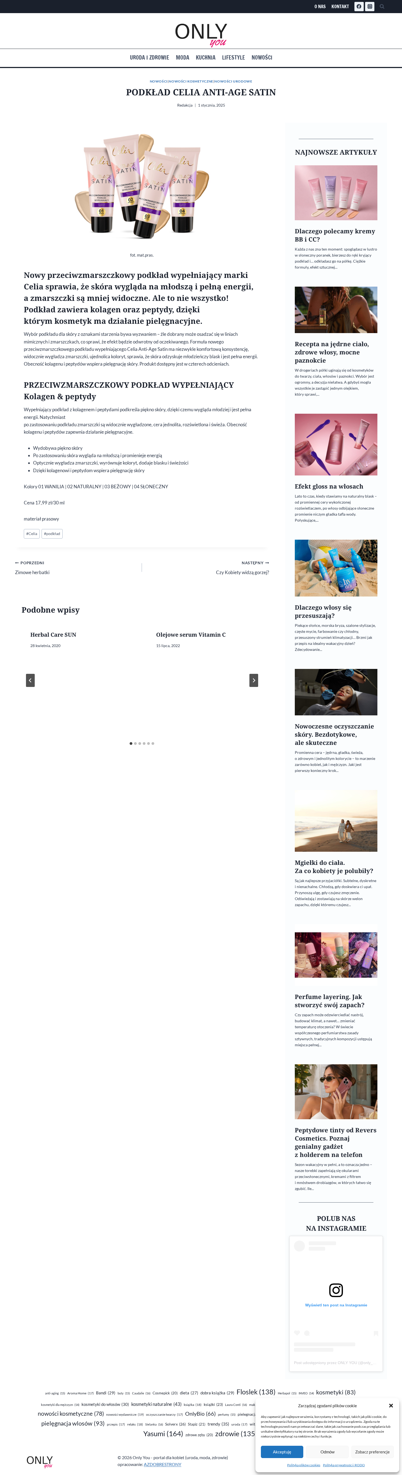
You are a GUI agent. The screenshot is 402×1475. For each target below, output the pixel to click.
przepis (116, 1424)
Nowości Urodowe (233, 81)
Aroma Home (80, 1393)
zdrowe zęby (199, 1435)
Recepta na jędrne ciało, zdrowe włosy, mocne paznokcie (332, 352)
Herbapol (287, 1393)
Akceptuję (282, 1451)
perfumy (226, 1414)
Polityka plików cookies (303, 1465)
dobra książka (217, 1392)
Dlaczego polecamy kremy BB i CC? (335, 235)
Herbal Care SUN (53, 634)
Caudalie (141, 1393)
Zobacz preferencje (372, 1451)
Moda (182, 57)
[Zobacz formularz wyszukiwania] (382, 6)
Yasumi (163, 1433)
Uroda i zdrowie (149, 57)
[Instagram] (369, 6)
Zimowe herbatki (32, 568)
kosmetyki (336, 1392)
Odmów (327, 1451)
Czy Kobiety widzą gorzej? (242, 568)
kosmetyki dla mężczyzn (60, 1404)
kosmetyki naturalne (156, 1404)
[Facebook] (359, 6)
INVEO (306, 1393)
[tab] (131, 743)
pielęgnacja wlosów (73, 1423)
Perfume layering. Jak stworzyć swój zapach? (330, 1001)
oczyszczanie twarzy (164, 1414)
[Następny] (253, 680)
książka (193, 1405)
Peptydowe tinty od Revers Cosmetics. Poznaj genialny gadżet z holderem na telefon (336, 1142)
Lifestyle (233, 57)
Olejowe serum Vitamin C (191, 634)
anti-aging (55, 1393)
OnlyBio (200, 1413)
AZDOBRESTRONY (162, 1464)
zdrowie (236, 1434)
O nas (320, 6)
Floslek (256, 1392)
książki (213, 1404)
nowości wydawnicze (125, 1414)
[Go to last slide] (30, 680)
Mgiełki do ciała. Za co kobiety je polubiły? (334, 867)
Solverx (175, 1424)
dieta (189, 1393)
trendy (218, 1423)
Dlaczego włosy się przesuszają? (323, 611)
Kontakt (340, 6)
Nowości (262, 57)
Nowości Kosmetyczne (191, 81)
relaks (135, 1424)
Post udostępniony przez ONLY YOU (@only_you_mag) (342, 1363)
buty (124, 1393)
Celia (31, 533)
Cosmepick (165, 1393)
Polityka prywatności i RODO (344, 1465)
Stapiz (196, 1424)
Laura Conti (236, 1404)
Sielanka (154, 1424)
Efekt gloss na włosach (329, 486)
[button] (391, 1405)
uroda (239, 1424)
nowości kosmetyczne (71, 1413)
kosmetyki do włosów (105, 1404)
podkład (52, 533)
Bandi (105, 1392)
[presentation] (336, 192)
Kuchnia (205, 57)
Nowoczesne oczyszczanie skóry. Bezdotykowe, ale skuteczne (334, 734)
